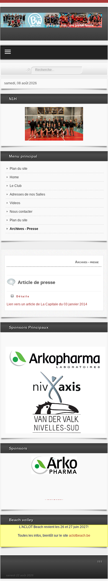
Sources (9, 544)
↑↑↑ (99, 562)
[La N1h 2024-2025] (54, 124)
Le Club (16, 186)
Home (14, 177)
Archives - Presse (24, 229)
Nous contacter (21, 212)
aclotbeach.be (79, 535)
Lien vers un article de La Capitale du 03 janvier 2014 (47, 304)
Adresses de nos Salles (27, 194)
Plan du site (18, 169)
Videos (15, 203)
